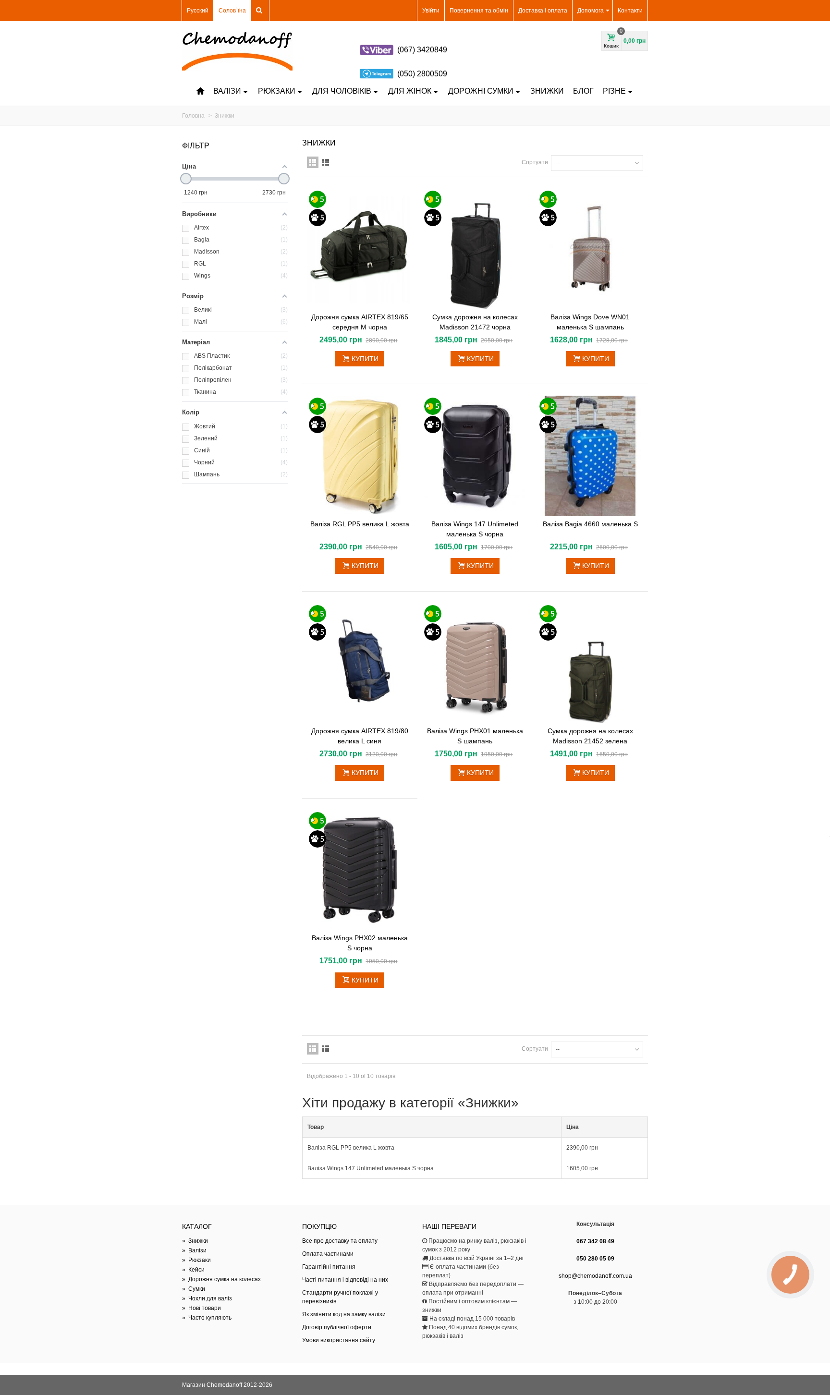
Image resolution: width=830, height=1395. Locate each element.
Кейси (193, 1269)
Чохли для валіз (207, 1298)
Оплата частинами (328, 1253)
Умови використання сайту (338, 1340)
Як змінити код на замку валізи (344, 1314)
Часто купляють (207, 1317)
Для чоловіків (341, 91)
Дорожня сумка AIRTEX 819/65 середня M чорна (359, 322)
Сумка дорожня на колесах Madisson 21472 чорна (475, 322)
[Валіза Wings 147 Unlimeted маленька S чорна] (475, 456)
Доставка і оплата (542, 10)
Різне (614, 91)
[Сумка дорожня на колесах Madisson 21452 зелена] (590, 663)
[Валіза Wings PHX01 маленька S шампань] (475, 663)
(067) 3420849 (422, 50)
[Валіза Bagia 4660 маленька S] (590, 456)
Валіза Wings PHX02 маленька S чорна (360, 943)
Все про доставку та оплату (340, 1240)
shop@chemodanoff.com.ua (595, 1276)
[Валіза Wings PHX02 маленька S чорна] (360, 870)
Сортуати (535, 162)
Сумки (193, 1289)
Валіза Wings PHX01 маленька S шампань (475, 736)
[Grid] (312, 162)
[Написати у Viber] (376, 50)
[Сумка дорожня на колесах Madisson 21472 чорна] (475, 249)
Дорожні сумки (480, 91)
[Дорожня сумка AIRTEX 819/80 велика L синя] (360, 663)
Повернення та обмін (479, 10)
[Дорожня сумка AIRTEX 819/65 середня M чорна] (360, 249)
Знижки (547, 91)
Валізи (227, 91)
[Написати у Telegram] (376, 74)
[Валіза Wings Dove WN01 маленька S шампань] (590, 249)
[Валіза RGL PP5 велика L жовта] (360, 456)
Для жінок (409, 91)
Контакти (630, 10)
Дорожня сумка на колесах (221, 1279)
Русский (197, 10)
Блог (583, 91)
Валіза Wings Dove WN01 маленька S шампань (590, 322)
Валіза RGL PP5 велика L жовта (359, 524)
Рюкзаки (276, 91)
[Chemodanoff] (237, 51)
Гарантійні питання (328, 1266)
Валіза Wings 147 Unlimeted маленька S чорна (474, 529)
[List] (325, 162)
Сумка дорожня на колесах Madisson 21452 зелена (590, 736)
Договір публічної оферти (336, 1327)
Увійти (430, 10)
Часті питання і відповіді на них (345, 1279)
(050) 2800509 (422, 74)
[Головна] (200, 91)
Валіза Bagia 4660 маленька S (590, 524)
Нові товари (201, 1308)
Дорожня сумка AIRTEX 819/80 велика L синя (359, 736)
